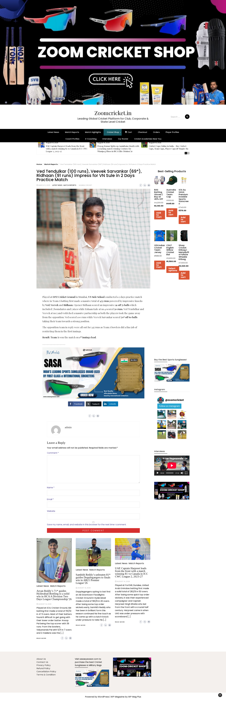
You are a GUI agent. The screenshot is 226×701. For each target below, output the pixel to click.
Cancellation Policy (46, 671)
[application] (172, 465)
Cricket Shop (113, 132)
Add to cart (170, 212)
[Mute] (182, 473)
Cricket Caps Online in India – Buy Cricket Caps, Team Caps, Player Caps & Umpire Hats (169, 147)
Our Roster (123, 139)
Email (50, 499)
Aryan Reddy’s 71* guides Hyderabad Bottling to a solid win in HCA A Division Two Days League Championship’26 (54, 595)
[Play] (157, 473)
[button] (113, 52)
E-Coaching (91, 139)
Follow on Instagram (169, 405)
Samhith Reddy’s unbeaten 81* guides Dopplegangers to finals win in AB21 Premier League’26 (93, 578)
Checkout (142, 132)
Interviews (107, 139)
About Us (41, 658)
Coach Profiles (72, 139)
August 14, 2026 (44, 604)
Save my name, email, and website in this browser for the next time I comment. (86, 524)
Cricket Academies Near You (147, 139)
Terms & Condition (46, 674)
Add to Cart (159, 214)
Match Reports (72, 132)
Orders (156, 132)
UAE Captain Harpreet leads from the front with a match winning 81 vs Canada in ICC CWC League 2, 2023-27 (66, 149)
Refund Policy (43, 668)
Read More (41, 638)
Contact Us (42, 662)
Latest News (53, 132)
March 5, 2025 (44, 185)
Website (51, 511)
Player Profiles (172, 132)
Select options (172, 269)
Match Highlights (93, 132)
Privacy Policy (43, 665)
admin (68, 427)
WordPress (103, 696)
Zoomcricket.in (113, 112)
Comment (53, 452)
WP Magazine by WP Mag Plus (126, 696)
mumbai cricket (85, 185)
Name (51, 487)
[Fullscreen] (186, 473)
